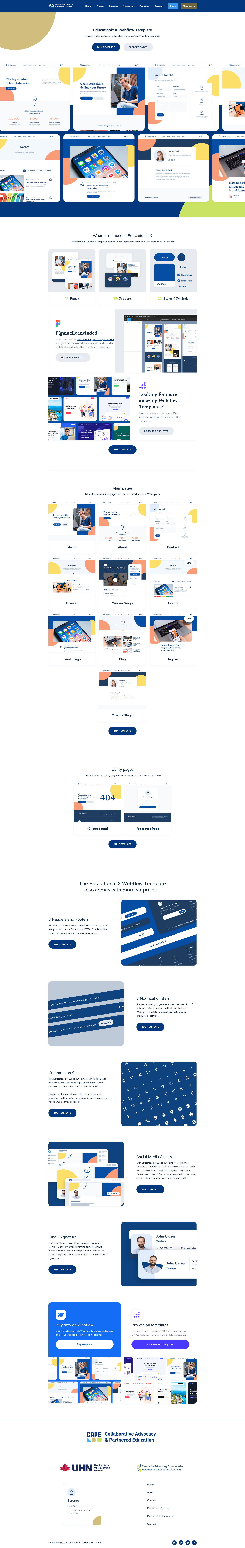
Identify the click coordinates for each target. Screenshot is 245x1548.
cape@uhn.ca (73, 1506)
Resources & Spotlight (159, 1508)
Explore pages (138, 47)
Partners (144, 6)
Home (88, 6)
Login (173, 6)
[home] (66, 6)
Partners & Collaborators (160, 1515)
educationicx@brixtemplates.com (95, 339)
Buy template (106, 47)
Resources (128, 6)
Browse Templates (156, 431)
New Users (189, 6)
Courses (113, 6)
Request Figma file (73, 357)
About (100, 6)
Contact (158, 6)
